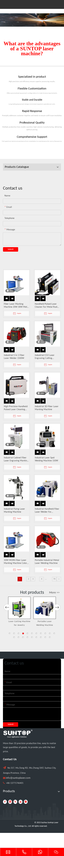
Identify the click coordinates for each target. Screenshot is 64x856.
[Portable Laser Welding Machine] (45, 608)
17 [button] (36, 637)
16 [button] (32, 637)
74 (54, 579)
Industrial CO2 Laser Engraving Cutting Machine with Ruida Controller (44, 357)
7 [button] (36, 633)
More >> (54, 592)
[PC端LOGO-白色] (18, 734)
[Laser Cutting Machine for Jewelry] (19, 608)
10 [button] (49, 633)
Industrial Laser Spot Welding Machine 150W (46, 459)
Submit (11, 249)
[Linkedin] (10, 802)
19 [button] (45, 637)
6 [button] (32, 633)
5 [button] (27, 633)
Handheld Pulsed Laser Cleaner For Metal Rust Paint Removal (46, 305)
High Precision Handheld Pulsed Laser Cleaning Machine (16, 408)
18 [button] (40, 637)
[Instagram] (26, 802)
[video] (16, 283)
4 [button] (23, 633)
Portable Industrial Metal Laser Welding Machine (47, 561)
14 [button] (23, 637)
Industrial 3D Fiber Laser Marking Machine (46, 408)
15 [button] (27, 637)
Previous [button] (7, 607)
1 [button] (9, 633)
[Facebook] (5, 802)
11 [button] (54, 633)
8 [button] (40, 633)
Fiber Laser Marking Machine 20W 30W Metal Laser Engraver (16, 305)
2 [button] (14, 633)
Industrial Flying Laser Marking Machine (14, 510)
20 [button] (49, 637)
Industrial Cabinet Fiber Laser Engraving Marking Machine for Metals (16, 459)
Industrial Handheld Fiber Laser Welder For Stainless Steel (47, 510)
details (12, 297)
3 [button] (18, 633)
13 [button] (18, 637)
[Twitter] (15, 802)
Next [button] (57, 607)
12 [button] (14, 637)
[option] (19, 612)
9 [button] (45, 633)
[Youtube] (20, 802)
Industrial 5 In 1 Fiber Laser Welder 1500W (14, 356)
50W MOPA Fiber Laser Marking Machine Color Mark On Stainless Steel (15, 562)
